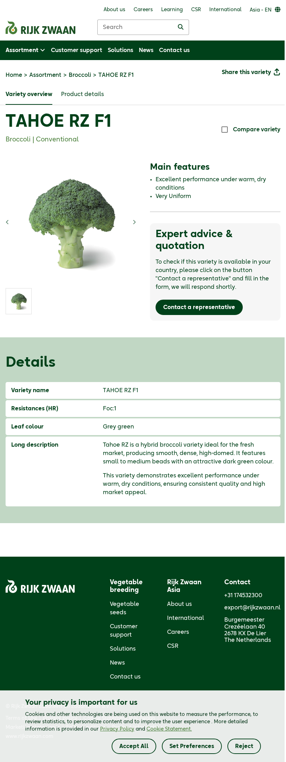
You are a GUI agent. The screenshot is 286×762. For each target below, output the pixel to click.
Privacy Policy (117, 729)
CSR (173, 646)
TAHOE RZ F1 (58, 121)
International (185, 618)
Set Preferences (192, 746)
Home (14, 75)
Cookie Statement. (169, 729)
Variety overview (29, 94)
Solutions (123, 649)
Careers (178, 632)
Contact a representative (199, 307)
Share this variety (246, 72)
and (146, 729)
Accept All (134, 746)
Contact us (125, 677)
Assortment (45, 75)
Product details (82, 94)
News (117, 663)
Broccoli (80, 75)
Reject (244, 746)
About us (179, 604)
